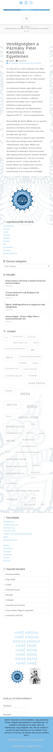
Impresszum (7, 554)
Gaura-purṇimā (30, 369)
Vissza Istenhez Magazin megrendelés (19, 610)
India (25, 394)
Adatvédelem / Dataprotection (26, 746)
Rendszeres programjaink (27, 452)
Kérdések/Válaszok (10, 253)
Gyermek (32, 375)
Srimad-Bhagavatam (16, 466)
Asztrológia (18, 336)
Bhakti (36, 343)
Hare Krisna (37, 383)
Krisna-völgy (15, 426)
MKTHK (10, 440)
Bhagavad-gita (20, 343)
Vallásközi (10, 600)
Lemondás (30, 433)
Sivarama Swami (16, 459)
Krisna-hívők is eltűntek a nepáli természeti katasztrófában (25, 282)
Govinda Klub (14, 376)
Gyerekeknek (8, 247)
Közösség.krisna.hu (10, 540)
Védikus (11, 499)
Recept (8, 452)
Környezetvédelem (13, 433)
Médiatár (6, 238)
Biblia (9, 357)
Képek (33, 424)
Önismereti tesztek (13, 590)
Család (5, 232)
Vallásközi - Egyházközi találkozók (24, 63)
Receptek (6, 235)
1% (6, 338)
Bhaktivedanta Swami (15, 349)
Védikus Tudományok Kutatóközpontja (17, 534)
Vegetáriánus (11, 483)
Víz (25, 497)
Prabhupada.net (8, 522)
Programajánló (8, 226)
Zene (33, 498)
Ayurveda (31, 337)
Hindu (9, 391)
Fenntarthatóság (12, 368)
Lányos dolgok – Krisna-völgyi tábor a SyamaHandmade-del (22, 317)
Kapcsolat (6, 561)
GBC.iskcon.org (9, 528)
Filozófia (6, 241)
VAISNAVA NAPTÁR (14, 616)
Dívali (36, 363)
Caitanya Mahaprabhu (30, 357)
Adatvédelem (8, 548)
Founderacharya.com (10, 525)
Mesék (41, 433)
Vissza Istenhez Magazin (23, 490)
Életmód (6, 229)
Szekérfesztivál (15, 473)
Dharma (23, 363)
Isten (32, 407)
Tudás (32, 477)
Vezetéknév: (7, 706)
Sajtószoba (7, 552)
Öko (4, 244)
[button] (26, 19)
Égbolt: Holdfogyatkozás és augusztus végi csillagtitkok (25, 305)
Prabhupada (28, 440)
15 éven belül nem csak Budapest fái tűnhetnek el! (22, 293)
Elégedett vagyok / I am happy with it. (26, 740)
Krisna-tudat (28, 417)
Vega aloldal (10, 579)
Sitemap (6, 558)
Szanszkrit (36, 465)
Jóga (8, 416)
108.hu (5, 537)
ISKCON (12, 404)
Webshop (6, 545)
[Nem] (49, 734)
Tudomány (35, 472)
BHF (32, 350)
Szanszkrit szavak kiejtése (15, 605)
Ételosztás (6, 250)
